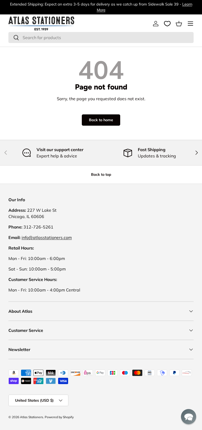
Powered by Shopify (59, 417)
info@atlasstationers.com (47, 237)
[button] (179, 23)
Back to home (101, 120)
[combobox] (101, 37)
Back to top (101, 174)
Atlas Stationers (31, 417)
